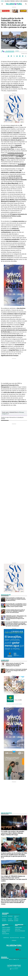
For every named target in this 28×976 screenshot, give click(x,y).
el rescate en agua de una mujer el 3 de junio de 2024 (13, 164)
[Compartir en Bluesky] (17, 56)
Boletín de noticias (14, 937)
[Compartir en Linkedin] (22, 56)
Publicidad (22, 937)
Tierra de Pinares (6, 927)
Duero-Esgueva (5, 933)
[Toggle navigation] (2, 4)
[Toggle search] (26, 4)
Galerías (16, 920)
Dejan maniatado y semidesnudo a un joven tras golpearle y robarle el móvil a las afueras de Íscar (16, 599)
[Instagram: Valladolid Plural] (18, 51)
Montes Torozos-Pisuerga (6, 931)
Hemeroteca (6, 937)
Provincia (12, 1)
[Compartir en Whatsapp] (25, 56)
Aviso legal (17, 929)
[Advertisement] (14, 370)
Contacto (14, 940)
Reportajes (10, 920)
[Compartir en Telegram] (19, 56)
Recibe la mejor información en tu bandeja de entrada (12, 418)
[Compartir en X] (14, 56)
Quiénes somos (18, 927)
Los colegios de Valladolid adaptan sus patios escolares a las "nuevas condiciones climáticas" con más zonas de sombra (14, 878)
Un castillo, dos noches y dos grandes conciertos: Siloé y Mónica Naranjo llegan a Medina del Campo (12, 833)
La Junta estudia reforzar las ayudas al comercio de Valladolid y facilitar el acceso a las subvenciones (15, 611)
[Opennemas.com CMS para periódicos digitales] (14, 967)
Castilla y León (18, 1)
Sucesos (25, 1)
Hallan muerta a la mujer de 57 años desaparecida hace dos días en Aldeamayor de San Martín (15, 664)
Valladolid (7, 1)
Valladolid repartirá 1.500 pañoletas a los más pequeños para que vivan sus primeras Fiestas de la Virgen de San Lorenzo (16, 617)
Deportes (4, 920)
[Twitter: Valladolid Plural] (15, 51)
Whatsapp (21, 412)
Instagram (4, 414)
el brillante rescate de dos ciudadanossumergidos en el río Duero (12, 153)
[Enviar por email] (8, 56)
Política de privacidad (20, 930)
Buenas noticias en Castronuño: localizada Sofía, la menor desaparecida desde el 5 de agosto (16, 670)
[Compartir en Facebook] (11, 56)
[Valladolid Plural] (14, 4)
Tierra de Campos (6, 929)
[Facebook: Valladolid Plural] (17, 51)
